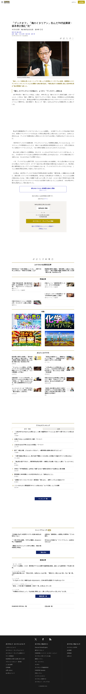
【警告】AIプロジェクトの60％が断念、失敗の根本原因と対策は (26, 546)
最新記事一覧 (43, 596)
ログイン (74, 2)
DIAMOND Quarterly (40, 670)
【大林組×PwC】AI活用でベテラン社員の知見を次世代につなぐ (26, 535)
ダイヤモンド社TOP (72, 647)
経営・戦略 (14, 34)
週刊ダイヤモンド (39, 650)
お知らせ (69, 656)
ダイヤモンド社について (73, 644)
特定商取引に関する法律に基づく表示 (15, 659)
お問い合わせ (9, 670)
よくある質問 (9, 664)
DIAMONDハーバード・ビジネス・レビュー (46, 653)
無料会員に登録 (42, 208)
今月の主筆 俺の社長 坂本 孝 (27, 34)
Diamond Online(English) (41, 647)
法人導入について (10, 673)
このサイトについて (11, 647)
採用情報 (69, 653)
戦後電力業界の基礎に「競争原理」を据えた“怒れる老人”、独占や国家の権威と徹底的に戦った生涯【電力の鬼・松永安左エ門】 (59, 270)
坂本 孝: (16, 32)
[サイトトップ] (6, 2)
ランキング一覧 (42, 499)
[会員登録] (81, 2)
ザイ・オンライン (39, 661)
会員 (58, 429)
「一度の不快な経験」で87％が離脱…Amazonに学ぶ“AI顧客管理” (26, 541)
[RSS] (50, 639)
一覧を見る (43, 552)
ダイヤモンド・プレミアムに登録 (43, 221)
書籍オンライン (39, 659)
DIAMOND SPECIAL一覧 (19, 606)
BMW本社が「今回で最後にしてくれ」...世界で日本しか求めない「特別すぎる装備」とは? (26, 270)
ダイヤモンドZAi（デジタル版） (43, 656)
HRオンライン (38, 673)
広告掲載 (8, 667)
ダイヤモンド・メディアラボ (42, 681)
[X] (36, 639)
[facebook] (43, 639)
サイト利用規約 (10, 656)
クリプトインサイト (40, 676)
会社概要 (69, 650)
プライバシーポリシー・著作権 (13, 661)
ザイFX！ (37, 664)
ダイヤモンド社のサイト (41, 644)
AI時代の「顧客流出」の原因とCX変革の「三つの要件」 (59, 535)
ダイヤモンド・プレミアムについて (15, 650)
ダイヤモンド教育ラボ (40, 679)
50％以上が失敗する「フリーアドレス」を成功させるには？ (59, 541)
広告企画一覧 (48, 606)
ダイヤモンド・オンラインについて (15, 644)
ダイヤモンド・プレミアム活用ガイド (15, 653)
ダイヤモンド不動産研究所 (41, 667)
